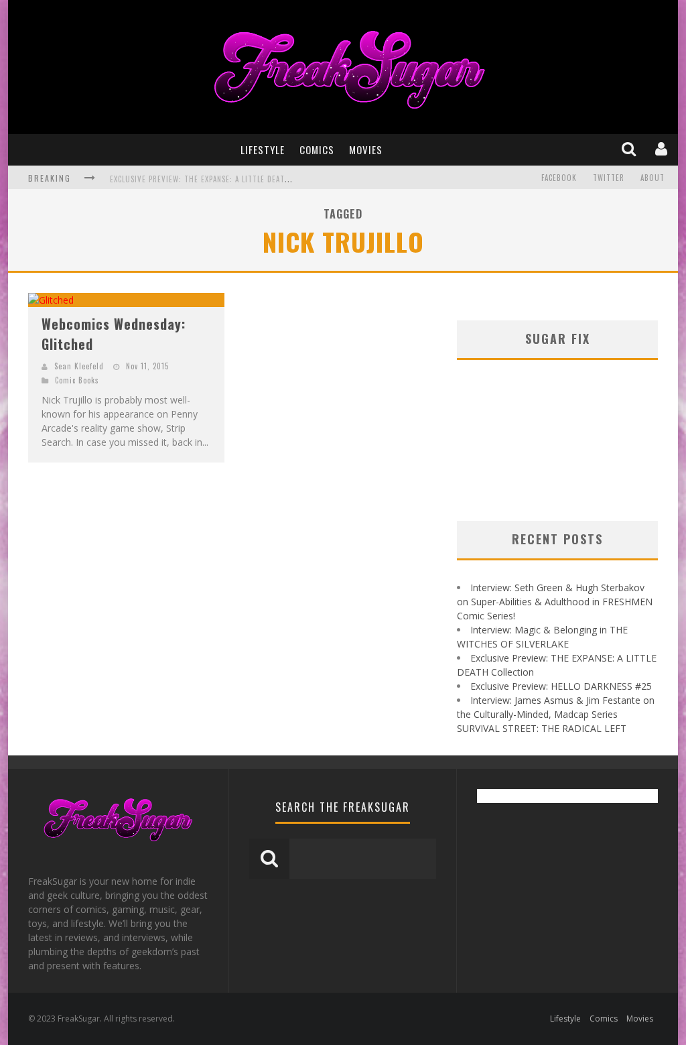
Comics (316, 149)
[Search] (630, 149)
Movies (366, 149)
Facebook (559, 177)
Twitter (608, 177)
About (652, 177)
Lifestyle (263, 149)
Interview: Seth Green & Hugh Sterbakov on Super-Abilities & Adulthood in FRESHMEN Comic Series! (555, 601)
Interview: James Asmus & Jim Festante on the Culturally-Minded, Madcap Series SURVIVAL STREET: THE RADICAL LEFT (556, 714)
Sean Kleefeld (79, 366)
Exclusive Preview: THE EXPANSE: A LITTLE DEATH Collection (222, 179)
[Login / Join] (662, 149)
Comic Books (77, 380)
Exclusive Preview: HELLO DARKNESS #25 (561, 686)
